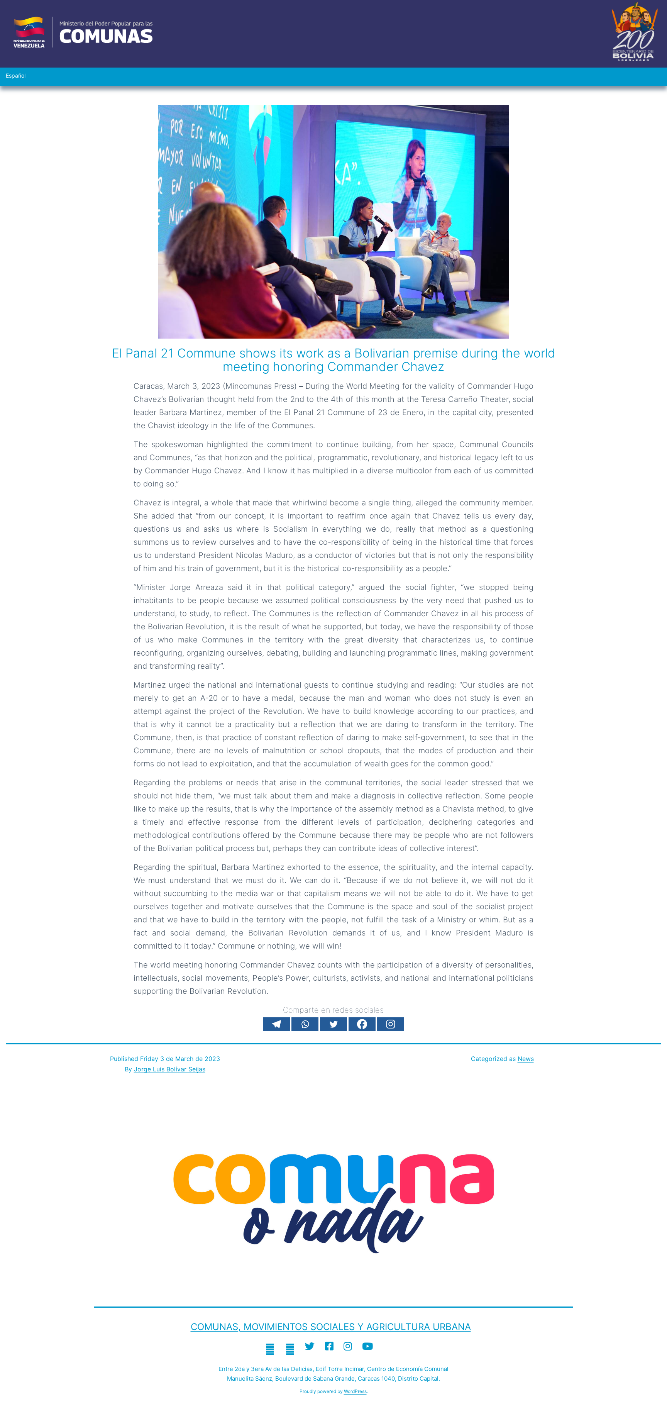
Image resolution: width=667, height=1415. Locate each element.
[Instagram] (390, 1024)
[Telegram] (276, 1024)
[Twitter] (333, 1024)
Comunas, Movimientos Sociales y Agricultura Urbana (331, 1326)
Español (15, 75)
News (526, 1059)
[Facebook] (362, 1024)
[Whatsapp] (304, 1024)
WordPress (355, 1391)
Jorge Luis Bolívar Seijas (169, 1069)
